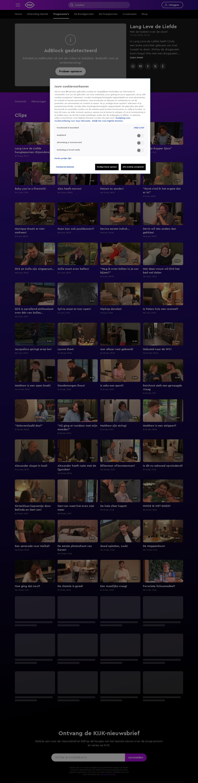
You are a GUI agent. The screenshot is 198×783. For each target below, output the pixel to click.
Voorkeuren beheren (65, 167)
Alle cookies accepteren (133, 167)
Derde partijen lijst (62, 158)
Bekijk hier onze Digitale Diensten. (107, 121)
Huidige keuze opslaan (107, 167)
